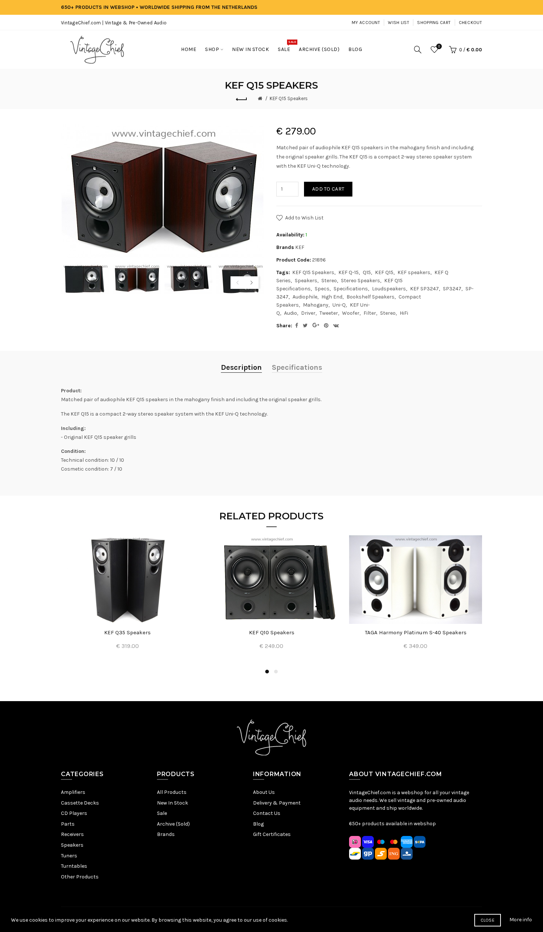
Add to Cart (328, 189)
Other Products (80, 877)
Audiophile (305, 297)
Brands (166, 834)
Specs (322, 289)
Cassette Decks (80, 803)
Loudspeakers (389, 289)
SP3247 (452, 289)
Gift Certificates (272, 834)
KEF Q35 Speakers (127, 632)
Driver (308, 313)
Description (241, 367)
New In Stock (172, 803)
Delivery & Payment (277, 803)
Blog (258, 824)
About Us (264, 792)
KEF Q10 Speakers (271, 632)
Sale (162, 813)
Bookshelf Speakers (370, 297)
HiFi (404, 313)
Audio (290, 313)
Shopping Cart (434, 22)
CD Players (74, 813)
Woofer (350, 313)
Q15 (367, 272)
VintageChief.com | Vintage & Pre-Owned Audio (114, 22)
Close (488, 920)
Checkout (470, 22)
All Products (172, 792)
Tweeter (329, 313)
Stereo (329, 280)
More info (520, 919)
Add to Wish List (304, 218)
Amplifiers (73, 792)
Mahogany (315, 305)
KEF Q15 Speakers (289, 98)
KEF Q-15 (348, 272)
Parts (68, 824)
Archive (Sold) (173, 824)
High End (331, 297)
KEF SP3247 (424, 289)
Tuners (69, 856)
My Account (366, 22)
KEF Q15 (384, 272)
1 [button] (267, 671)
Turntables (74, 866)
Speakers (306, 280)
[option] (85, 278)
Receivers (72, 834)
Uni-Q (339, 305)
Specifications (351, 289)
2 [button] (276, 671)
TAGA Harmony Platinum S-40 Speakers (416, 632)
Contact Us (266, 813)
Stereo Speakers (360, 280)
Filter (369, 313)
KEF (299, 247)
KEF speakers (413, 272)
